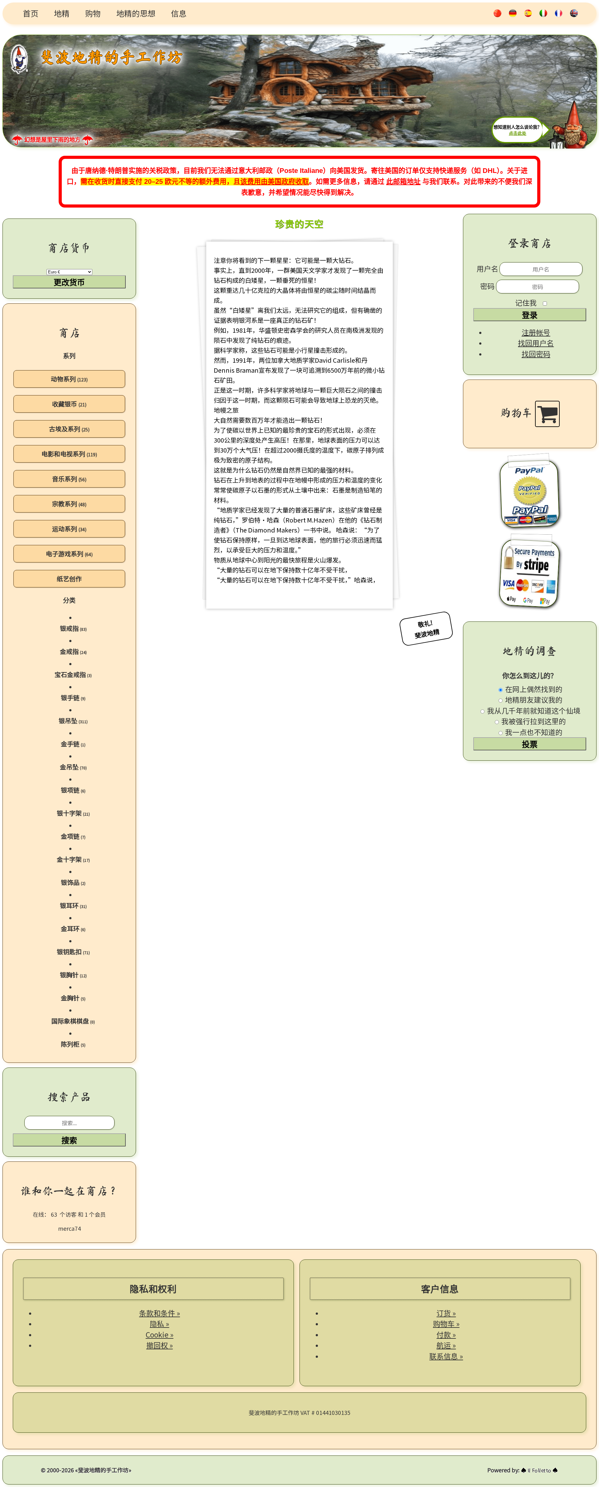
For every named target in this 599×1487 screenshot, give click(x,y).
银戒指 (73, 628)
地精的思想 (135, 13)
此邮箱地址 (403, 181)
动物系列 (69, 378)
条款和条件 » (159, 1313)
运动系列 (69, 528)
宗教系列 (69, 503)
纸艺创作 (69, 578)
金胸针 (73, 997)
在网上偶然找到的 (533, 689)
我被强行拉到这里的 (533, 721)
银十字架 (73, 812)
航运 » (446, 1345)
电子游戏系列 (69, 553)
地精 (62, 13)
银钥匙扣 (73, 951)
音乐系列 (69, 478)
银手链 (73, 697)
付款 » (446, 1334)
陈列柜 (73, 1043)
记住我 (526, 302)
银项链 (73, 789)
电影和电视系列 (69, 453)
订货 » (446, 1313)
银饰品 (73, 882)
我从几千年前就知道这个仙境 (532, 710)
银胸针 (73, 974)
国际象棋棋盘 (73, 1020)
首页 (30, 13)
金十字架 (73, 859)
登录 (530, 315)
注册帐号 (536, 332)
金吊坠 (73, 766)
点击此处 (517, 133)
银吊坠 (73, 720)
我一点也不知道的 (533, 732)
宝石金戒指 (73, 674)
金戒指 (73, 651)
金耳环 (73, 928)
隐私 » (159, 1323)
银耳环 (73, 905)
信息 (179, 13)
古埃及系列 (69, 428)
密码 (488, 286)
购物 (93, 13)
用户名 (487, 268)
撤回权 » (159, 1345)
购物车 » (446, 1323)
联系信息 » (446, 1356)
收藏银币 (69, 403)
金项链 (73, 836)
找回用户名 (536, 342)
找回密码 (536, 353)
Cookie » (159, 1334)
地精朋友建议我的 (533, 699)
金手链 (73, 743)
